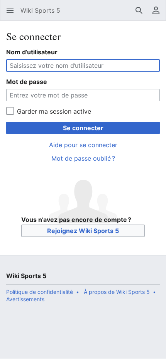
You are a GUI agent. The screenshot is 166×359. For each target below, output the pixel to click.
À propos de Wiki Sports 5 (117, 292)
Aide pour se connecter (83, 145)
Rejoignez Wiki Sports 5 (83, 231)
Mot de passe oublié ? (83, 158)
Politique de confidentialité (39, 292)
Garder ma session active (54, 111)
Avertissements (25, 299)
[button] (10, 10)
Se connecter (83, 128)
